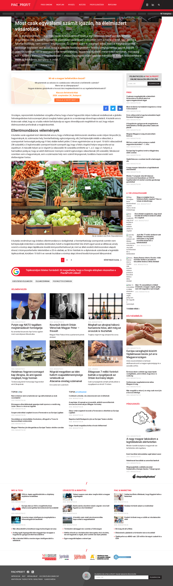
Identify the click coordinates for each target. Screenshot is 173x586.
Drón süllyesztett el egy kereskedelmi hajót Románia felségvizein (143, 116)
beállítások (38, 579)
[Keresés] (159, 5)
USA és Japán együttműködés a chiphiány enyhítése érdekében (38, 495)
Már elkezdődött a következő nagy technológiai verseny (34, 529)
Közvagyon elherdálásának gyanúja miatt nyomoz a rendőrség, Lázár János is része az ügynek (35, 405)
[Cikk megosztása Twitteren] (113, 108)
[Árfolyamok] (153, 5)
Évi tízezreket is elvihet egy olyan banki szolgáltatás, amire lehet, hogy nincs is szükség (141, 374)
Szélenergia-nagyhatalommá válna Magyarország (140, 383)
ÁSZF (23, 576)
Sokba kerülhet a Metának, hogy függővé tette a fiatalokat (142, 495)
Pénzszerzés (133, 404)
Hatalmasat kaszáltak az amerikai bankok (142, 460)
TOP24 (16, 392)
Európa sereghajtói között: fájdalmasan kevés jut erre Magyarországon (141, 354)
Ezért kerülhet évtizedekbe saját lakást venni (143, 454)
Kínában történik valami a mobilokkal (139, 506)
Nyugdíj (71, 5)
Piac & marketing (122, 490)
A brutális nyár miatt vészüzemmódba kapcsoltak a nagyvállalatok (88, 518)
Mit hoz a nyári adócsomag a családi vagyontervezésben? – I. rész (140, 143)
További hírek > (133, 309)
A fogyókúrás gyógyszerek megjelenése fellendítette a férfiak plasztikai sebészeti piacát (142, 126)
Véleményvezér (19, 289)
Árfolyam (112, 5)
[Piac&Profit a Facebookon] (28, 572)
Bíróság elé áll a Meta (123, 529)
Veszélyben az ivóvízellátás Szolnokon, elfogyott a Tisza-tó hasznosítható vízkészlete (34, 420)
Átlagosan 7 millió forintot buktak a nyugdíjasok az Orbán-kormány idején (103, 374)
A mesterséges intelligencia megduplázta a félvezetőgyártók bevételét (39, 518)
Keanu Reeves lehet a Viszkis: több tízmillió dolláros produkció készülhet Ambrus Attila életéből (147, 260)
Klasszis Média (49, 579)
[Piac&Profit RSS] (33, 572)
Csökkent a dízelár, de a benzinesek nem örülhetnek (89, 396)
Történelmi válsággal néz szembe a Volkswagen (83, 529)
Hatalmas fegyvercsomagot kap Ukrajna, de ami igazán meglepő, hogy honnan (27, 374)
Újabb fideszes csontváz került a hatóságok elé (143, 160)
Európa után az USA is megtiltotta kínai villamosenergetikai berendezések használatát (40, 507)
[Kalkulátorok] (147, 5)
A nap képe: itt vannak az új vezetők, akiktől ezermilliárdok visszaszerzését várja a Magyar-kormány (91, 403)
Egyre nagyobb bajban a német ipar (77, 538)
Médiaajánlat (32, 576)
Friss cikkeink (46, 5)
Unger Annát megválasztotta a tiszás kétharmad (88, 426)
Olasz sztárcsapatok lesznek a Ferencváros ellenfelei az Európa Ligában (94, 412)
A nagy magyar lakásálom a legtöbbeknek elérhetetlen (142, 169)
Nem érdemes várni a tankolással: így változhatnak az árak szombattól (34, 397)
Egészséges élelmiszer (22, 281)
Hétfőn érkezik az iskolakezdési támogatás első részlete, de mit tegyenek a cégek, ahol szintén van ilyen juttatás (86, 534)
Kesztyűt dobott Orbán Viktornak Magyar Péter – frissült (64, 327)
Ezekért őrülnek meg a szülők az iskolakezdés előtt (142, 518)
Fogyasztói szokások (62, 281)
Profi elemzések (97, 5)
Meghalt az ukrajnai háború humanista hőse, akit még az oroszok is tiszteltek (104, 327)
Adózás (82, 5)
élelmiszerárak (43, 281)
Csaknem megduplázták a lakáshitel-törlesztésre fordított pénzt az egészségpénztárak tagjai (140, 98)
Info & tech (17, 490)
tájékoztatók (27, 579)
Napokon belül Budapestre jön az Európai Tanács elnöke (91, 419)
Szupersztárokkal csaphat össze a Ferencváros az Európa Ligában (37, 413)
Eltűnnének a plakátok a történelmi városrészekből (135, 533)
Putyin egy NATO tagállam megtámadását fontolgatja (27, 326)
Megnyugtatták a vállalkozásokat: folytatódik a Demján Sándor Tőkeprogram (143, 468)
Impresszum (15, 576)
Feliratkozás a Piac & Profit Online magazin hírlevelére (115, 574)
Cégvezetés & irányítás (74, 490)
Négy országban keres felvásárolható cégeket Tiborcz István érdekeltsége (149, 199)
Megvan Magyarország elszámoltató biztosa (140, 135)
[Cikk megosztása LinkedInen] (120, 108)
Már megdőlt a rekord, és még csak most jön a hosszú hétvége (144, 392)
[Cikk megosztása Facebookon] (106, 108)
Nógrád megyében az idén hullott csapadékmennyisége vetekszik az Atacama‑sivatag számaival (66, 376)
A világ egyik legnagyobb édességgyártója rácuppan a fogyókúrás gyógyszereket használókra (34, 534)
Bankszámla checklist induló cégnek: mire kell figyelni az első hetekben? (91, 507)
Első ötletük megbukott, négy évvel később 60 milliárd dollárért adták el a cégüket (148, 216)
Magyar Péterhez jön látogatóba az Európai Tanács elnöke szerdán (37, 427)
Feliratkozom (154, 84)
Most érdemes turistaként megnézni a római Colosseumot (143, 108)
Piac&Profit (47, 65)
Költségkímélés (134, 316)
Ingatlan (60, 5)
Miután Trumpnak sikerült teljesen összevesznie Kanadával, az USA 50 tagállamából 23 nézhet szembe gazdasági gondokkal (143, 179)
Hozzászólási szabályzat (49, 576)
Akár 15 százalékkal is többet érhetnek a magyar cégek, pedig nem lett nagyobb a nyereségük (147, 287)
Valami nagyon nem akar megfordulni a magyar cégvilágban (91, 495)
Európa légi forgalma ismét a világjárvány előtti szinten (142, 152)
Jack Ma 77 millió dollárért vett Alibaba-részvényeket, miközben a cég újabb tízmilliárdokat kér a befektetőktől (149, 239)
